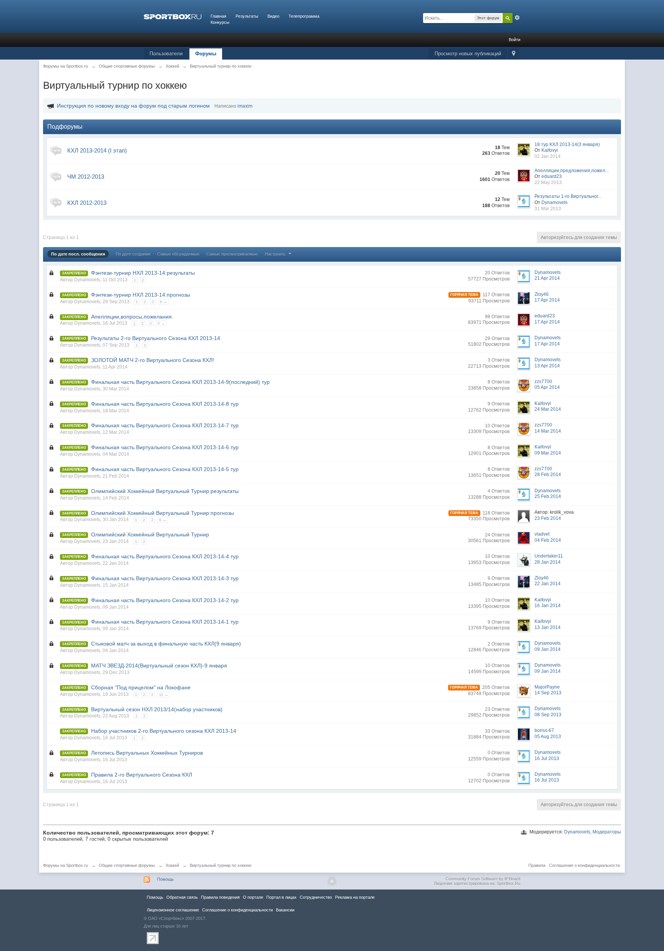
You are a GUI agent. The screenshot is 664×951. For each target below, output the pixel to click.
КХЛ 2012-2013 (86, 202)
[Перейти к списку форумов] (172, 16)
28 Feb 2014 (548, 474)
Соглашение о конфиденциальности (584, 865)
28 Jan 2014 (548, 562)
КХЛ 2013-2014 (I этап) (97, 150)
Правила (536, 865)
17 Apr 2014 (547, 300)
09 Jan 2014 (548, 649)
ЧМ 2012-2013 (85, 176)
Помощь (165, 879)
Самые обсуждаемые (178, 254)
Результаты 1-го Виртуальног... (568, 196)
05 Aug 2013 (548, 736)
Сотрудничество (316, 897)
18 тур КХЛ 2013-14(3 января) (567, 144)
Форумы (205, 53)
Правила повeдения (220, 897)
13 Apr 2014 (547, 365)
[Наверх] (332, 881)
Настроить (276, 254)
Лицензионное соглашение (173, 910)
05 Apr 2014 (547, 387)
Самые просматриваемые (232, 254)
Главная (218, 16)
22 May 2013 (548, 182)
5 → (161, 323)
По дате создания (133, 254)
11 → (163, 694)
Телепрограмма (304, 16)
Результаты (247, 16)
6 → (163, 302)
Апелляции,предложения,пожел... (572, 170)
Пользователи (166, 53)
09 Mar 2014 (548, 453)
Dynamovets (577, 832)
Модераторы (607, 832)
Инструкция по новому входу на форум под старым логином (133, 106)
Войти (514, 39)
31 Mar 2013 (548, 208)
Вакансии (285, 910)
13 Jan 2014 (548, 627)
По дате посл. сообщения (78, 254)
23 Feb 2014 (548, 518)
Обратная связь (182, 897)
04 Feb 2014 (548, 540)
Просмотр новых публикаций (468, 53)
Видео (273, 16)
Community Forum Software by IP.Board (482, 878)
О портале (253, 897)
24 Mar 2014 (548, 409)
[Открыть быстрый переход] (513, 54)
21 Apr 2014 (547, 278)
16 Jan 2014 (548, 605)
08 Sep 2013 (548, 714)
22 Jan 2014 (548, 583)
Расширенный (517, 18)
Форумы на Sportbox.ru (65, 865)
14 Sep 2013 (548, 692)
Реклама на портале (355, 897)
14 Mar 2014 (548, 431)
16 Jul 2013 (547, 758)
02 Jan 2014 (548, 156)
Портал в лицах (281, 897)
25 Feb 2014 (548, 496)
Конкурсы (220, 22)
